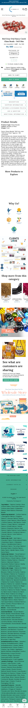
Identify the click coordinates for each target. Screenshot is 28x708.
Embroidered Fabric (20, 540)
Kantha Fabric (17, 548)
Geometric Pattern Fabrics (10, 564)
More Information (13, 480)
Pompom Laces (14, 699)
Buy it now (14, 79)
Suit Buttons (12, 629)
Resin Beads (16, 614)
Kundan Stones (19, 679)
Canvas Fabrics (6, 534)
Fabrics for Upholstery (8, 576)
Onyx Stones (12, 665)
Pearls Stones (16, 669)
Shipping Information (14, 105)
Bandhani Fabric (6, 546)
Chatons (4, 655)
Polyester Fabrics (13, 528)
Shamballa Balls (11, 675)
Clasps (18, 673)
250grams (14, 53)
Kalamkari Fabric (7, 542)
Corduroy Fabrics (19, 532)
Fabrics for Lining (16, 594)
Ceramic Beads (6, 622)
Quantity (14, 57)
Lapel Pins (12, 639)
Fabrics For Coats (8, 582)
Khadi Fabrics (11, 526)
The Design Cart (13, 475)
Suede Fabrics (7, 532)
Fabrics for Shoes (7, 588)
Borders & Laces (20, 691)
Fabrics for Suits (6, 596)
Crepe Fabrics (12, 524)
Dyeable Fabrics (7, 600)
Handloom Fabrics (20, 598)
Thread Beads (6, 623)
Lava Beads (21, 671)
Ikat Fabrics (11, 510)
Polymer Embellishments (9, 643)
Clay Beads (10, 616)
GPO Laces (22, 703)
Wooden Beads (17, 620)
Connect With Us (14, 484)
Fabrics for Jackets (14, 584)
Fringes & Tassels (15, 689)
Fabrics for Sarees (19, 596)
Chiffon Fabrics (7, 522)
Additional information (14, 114)
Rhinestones (5, 653)
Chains (15, 645)
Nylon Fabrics (11, 530)
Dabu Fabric (5, 550)
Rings (10, 655)
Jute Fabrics (17, 534)
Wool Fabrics (21, 520)
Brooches (4, 639)
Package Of (14, 50)
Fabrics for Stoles (14, 590)
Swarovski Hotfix (6, 657)
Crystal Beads (11, 610)
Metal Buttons (13, 627)
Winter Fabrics (10, 606)
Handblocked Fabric (14, 544)
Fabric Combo (6, 604)
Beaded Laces (19, 701)
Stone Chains (17, 647)
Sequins (22, 641)
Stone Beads (16, 623)
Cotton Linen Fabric (8, 508)
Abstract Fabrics (13, 562)
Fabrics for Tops (7, 570)
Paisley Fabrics (12, 560)
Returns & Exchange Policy (14, 108)
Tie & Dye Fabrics (19, 546)
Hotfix (23, 651)
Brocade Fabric (6, 548)
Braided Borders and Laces (10, 695)
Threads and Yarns (7, 691)
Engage (14, 489)
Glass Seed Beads (13, 608)
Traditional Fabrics (13, 566)
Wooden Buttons (13, 633)
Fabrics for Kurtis (13, 572)
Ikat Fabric (17, 538)
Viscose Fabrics (12, 518)
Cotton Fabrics (21, 514)
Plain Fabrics (19, 556)
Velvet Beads (17, 622)
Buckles (10, 637)
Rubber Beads (6, 618)
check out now (11, 380)
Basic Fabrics (18, 600)
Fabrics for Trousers (17, 574)
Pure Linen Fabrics (18, 506)
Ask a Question (14, 111)
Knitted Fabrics (20, 602)
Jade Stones (11, 663)
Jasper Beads (6, 669)
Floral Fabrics (19, 554)
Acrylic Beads (18, 612)
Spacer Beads (20, 677)
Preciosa (16, 655)
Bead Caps (5, 681)
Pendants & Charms (8, 673)
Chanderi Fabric (6, 540)
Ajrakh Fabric (14, 550)
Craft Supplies (18, 659)
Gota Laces (13, 703)
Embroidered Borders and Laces (13, 693)
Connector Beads (7, 679)
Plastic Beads (5, 614)
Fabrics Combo (15, 504)
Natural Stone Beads (14, 667)
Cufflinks (17, 637)
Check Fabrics (16, 558)
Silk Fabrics (17, 522)
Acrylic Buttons (13, 631)
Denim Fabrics (6, 536)
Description (14, 102)
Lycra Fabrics (22, 530)
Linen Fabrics (11, 520)
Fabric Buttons (13, 635)
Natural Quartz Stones (8, 671)
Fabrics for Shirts (20, 568)
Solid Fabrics (5, 558)
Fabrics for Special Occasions (16, 580)
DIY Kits (11, 683)
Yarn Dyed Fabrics (7, 602)
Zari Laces (4, 703)
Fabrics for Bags (18, 586)
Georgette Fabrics (8, 516)
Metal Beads (16, 618)
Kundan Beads (6, 620)
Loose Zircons (16, 653)
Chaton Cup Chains (8, 649)
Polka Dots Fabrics (7, 556)
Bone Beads (20, 616)
